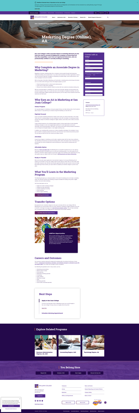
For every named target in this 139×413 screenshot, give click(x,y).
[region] (11, 404)
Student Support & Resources (94, 17)
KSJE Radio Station (39, 404)
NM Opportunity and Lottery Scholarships (67, 154)
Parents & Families (51, 12)
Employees (73, 12)
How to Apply (78, 373)
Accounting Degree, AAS (68, 352)
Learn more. (37, 8)
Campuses (64, 386)
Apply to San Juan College (50, 300)
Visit (107, 12)
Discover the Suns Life (96, 373)
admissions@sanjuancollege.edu (93, 105)
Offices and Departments (67, 395)
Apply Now (44, 308)
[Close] (20, 399)
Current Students (44, 12)
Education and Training (43, 23)
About (53, 17)
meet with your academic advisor (59, 208)
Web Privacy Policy (93, 411)
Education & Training (72, 17)
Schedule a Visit (60, 373)
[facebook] (40, 400)
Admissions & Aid (61, 17)
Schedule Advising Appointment (52, 313)
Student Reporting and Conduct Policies (94, 389)
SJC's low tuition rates (45, 149)
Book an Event (88, 395)
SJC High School (67, 12)
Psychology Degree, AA (91, 352)
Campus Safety (88, 392)
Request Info (101, 12)
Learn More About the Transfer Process (46, 212)
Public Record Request (84, 411)
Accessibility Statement (75, 411)
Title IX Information (66, 411)
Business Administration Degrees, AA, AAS (44, 353)
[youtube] (35, 400)
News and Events (89, 386)
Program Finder (54, 23)
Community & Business (59, 12)
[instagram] (37, 400)
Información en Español (34, 12)
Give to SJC (82, 402)
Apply (96, 12)
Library (63, 389)
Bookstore (64, 392)
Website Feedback (101, 411)
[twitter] (42, 400)
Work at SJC (68, 402)
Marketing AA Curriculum (43, 195)
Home (36, 23)
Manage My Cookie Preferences (11, 408)
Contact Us (40, 396)
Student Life (82, 17)
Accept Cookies (11, 405)
